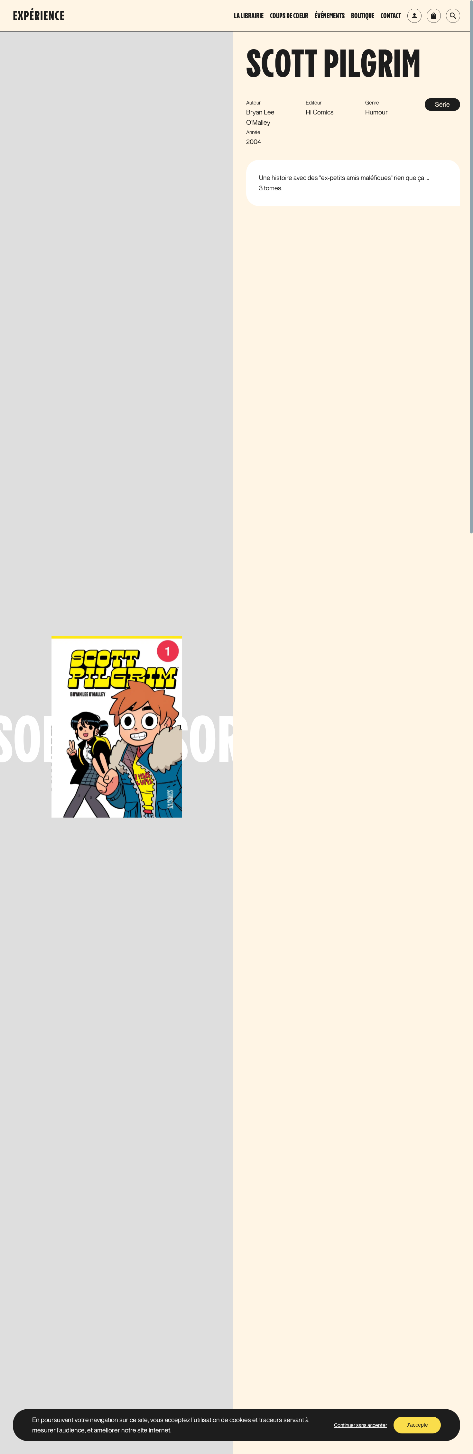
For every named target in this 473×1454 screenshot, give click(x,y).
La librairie (249, 16)
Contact (391, 16)
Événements (330, 16)
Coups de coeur (289, 16)
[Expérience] (47, 15)
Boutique (362, 16)
